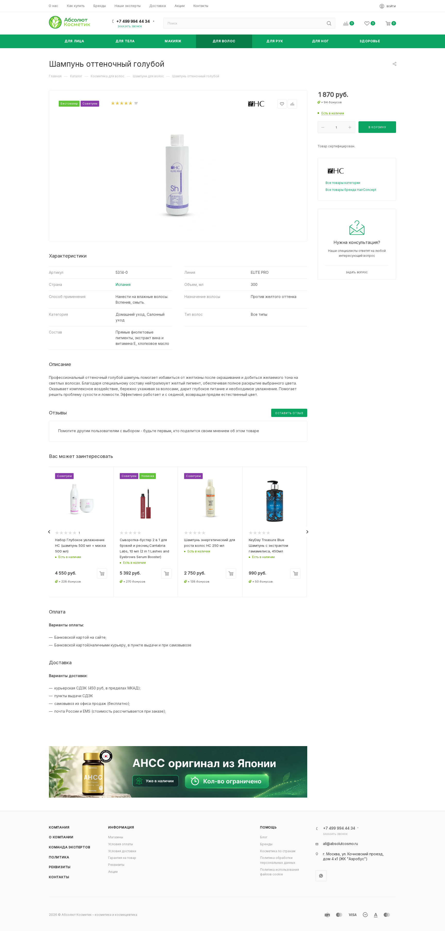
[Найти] (329, 23)
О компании (61, 837)
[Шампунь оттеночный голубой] (178, 173)
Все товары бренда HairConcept (351, 190)
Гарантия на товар (122, 858)
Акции (113, 872)
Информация (121, 827)
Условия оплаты (120, 844)
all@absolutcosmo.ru (340, 843)
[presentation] (49, 532)
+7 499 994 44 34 (133, 21)
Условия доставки (122, 851)
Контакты (59, 877)
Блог (263, 837)
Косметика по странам (277, 851)
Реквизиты (60, 867)
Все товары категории (343, 183)
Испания (123, 284)
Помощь (268, 827)
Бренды (266, 844)
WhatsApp (321, 875)
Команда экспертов (69, 847)
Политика (59, 857)
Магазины (115, 837)
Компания (59, 827)
